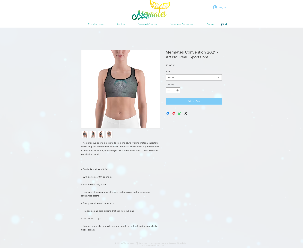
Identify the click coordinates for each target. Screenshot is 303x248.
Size (168, 72)
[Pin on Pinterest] (174, 114)
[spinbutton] (173, 91)
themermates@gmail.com (154, 246)
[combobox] (194, 78)
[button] (182, 24)
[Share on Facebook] (168, 114)
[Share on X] (186, 114)
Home (84, 38)
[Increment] (178, 91)
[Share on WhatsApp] (180, 114)
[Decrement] (168, 91)
